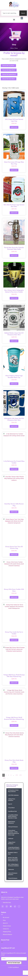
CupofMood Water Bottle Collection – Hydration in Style (13, 816)
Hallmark (10, 838)
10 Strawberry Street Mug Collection (13, 790)
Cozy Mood (11, 807)
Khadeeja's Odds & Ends (12, 853)
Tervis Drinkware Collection (12, 873)
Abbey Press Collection (11, 799)
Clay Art (10, 804)
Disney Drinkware (13, 826)
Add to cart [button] (14, 127)
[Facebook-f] (2, 906)
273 (17, 775)
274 (20, 775)
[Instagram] (6, 906)
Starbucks (11, 869)
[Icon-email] (19, 906)
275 (4, 778)
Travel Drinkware (12, 878)
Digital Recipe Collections (11, 822)
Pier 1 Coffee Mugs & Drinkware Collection (13, 865)
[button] (22, 18)
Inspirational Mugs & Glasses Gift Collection (14, 848)
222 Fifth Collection (13, 795)
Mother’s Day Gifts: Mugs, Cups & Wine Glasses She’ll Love (13, 859)
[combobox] (10, 13)
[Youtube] (10, 906)
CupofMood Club (12, 811)
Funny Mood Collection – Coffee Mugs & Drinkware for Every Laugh (13, 832)
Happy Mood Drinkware (11, 843)
